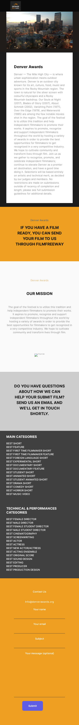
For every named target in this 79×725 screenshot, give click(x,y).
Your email (39, 623)
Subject (39, 638)
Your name (39, 609)
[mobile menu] (5, 5)
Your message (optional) (39, 653)
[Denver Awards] (15, 5)
